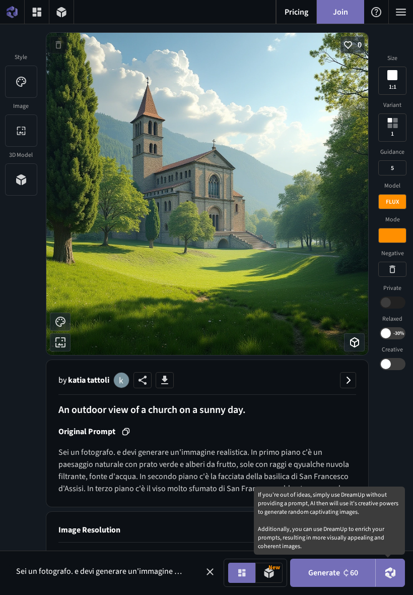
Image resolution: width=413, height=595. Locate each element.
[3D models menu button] (61, 12)
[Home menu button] (12, 12)
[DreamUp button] (390, 573)
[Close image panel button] (348, 380)
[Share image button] (142, 380)
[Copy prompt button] (125, 431)
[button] (210, 572)
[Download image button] (165, 380)
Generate (333, 572)
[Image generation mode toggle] (241, 573)
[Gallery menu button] (37, 12)
